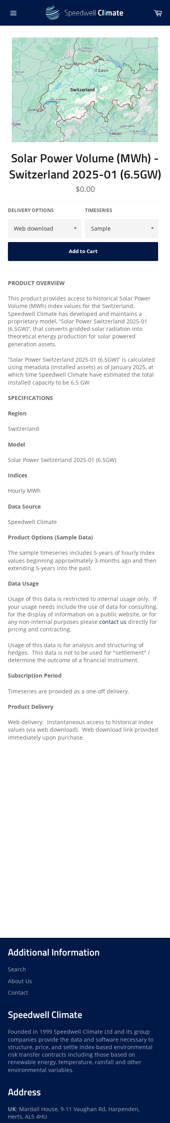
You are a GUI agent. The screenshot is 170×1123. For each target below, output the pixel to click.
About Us (20, 981)
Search (17, 969)
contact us (113, 621)
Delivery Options (31, 210)
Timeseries (98, 210)
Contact (18, 992)
